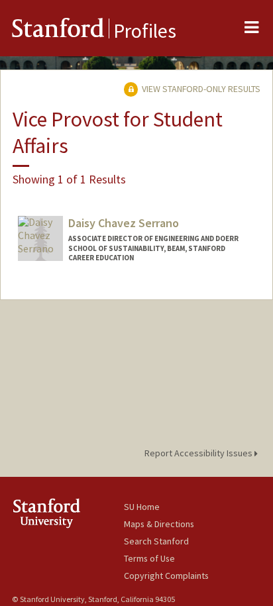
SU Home (142, 507)
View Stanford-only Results (200, 89)
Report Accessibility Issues (199, 453)
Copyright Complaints (166, 575)
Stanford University (68, 513)
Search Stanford (156, 541)
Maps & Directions (159, 524)
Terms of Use (149, 558)
